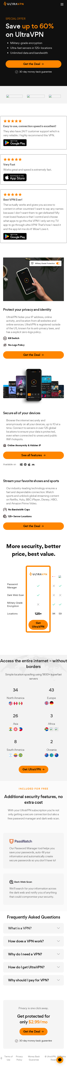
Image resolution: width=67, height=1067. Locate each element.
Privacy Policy (19, 1058)
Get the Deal (31, 64)
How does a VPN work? (26, 941)
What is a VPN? (19, 928)
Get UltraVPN (31, 769)
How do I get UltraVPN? (26, 967)
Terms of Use (8, 1058)
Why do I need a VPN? (25, 954)
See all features (31, 455)
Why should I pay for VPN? (28, 980)
